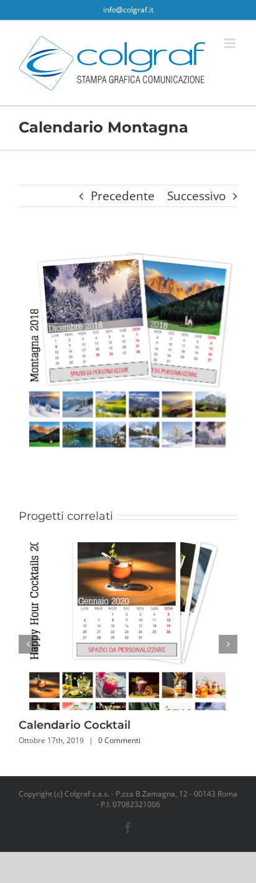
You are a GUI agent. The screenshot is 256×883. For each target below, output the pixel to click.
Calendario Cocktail (74, 725)
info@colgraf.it (128, 9)
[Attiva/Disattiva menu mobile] (230, 43)
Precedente (123, 196)
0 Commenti (119, 740)
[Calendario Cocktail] (128, 550)
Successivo (196, 196)
